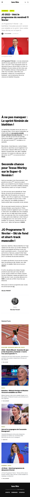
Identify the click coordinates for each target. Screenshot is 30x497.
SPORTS (12, 10)
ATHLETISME (4, 347)
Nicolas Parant (15, 309)
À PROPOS (22, 492)
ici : (14, 286)
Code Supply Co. (20, 489)
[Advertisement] (15, 95)
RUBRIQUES (14, 492)
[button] (2, 2)
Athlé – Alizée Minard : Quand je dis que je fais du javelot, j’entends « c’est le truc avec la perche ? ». (14, 352)
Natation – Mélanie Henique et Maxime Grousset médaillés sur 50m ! (14, 391)
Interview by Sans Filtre (14, 347)
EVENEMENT (5, 10)
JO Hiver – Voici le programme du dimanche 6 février (12, 469)
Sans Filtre (15, 2)
